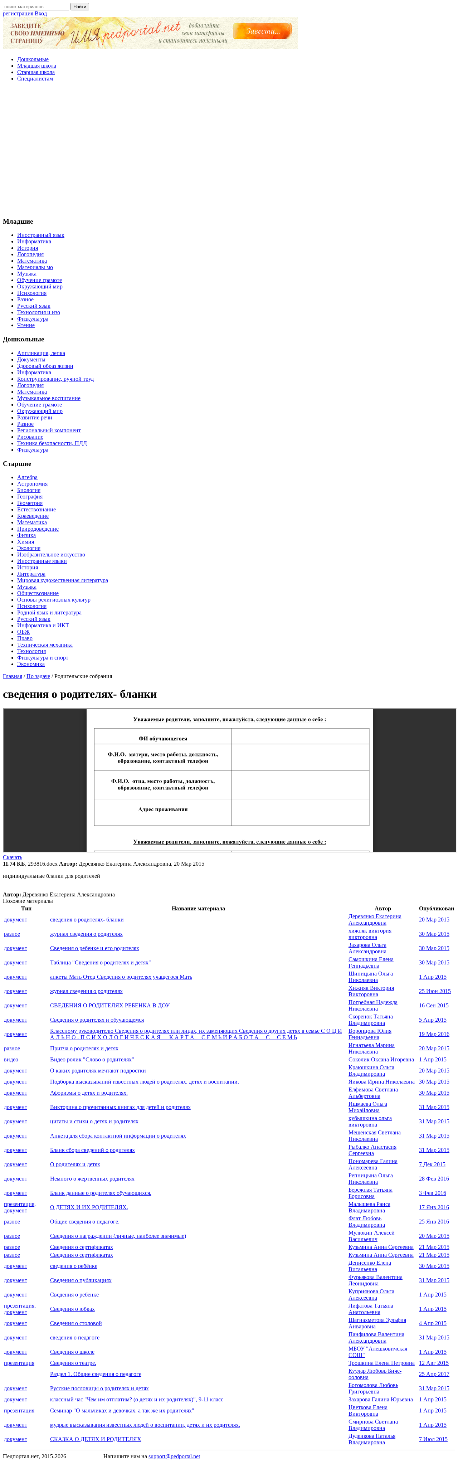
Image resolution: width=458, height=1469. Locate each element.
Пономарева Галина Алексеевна (373, 1164)
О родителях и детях (75, 1164)
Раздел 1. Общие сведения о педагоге (95, 1374)
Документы (31, 359)
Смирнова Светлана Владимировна (373, 1425)
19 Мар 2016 (434, 1034)
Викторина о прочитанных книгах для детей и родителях (120, 1107)
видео (11, 1059)
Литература (31, 574)
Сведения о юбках (72, 1309)
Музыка (26, 274)
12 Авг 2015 (434, 1363)
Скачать (12, 857)
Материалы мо (35, 267)
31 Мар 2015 (434, 1107)
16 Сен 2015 (434, 1005)
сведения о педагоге (74, 1337)
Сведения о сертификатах (81, 1247)
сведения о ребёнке (73, 1266)
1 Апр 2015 (433, 977)
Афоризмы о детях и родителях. (89, 1093)
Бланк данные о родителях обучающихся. (100, 1193)
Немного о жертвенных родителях (92, 1179)
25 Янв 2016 (434, 1222)
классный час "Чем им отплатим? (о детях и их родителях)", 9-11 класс (136, 1399)
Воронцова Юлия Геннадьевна (370, 1034)
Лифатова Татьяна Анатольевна (371, 1309)
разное (12, 934)
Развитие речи (34, 417)
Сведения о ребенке (74, 1295)
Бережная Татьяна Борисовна (371, 1193)
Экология (28, 548)
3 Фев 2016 (432, 1193)
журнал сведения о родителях (86, 934)
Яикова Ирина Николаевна (382, 1082)
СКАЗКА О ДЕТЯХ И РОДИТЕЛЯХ (95, 1439)
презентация (19, 1363)
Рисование (30, 437)
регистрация (18, 13)
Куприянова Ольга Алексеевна (371, 1294)
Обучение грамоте (39, 280)
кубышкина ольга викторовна (370, 1121)
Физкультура (32, 319)
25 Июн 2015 (435, 991)
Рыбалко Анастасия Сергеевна (372, 1150)
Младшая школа (36, 66)
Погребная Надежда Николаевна (373, 1005)
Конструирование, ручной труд (55, 379)
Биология (28, 490)
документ (15, 919)
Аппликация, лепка (41, 353)
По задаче (38, 676)
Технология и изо (38, 312)
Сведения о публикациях (81, 1280)
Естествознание (36, 509)
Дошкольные (33, 59)
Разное (25, 299)
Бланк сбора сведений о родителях (92, 1150)
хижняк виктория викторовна (370, 934)
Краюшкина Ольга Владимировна (371, 1070)
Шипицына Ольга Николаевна (371, 977)
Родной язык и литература (49, 612)
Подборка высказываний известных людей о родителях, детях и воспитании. (144, 1082)
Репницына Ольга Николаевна (371, 1178)
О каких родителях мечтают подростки (98, 1070)
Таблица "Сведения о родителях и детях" (100, 962)
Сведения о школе (72, 1352)
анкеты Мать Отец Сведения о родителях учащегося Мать (121, 977)
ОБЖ (23, 632)
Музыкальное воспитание (49, 398)
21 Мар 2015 (434, 1247)
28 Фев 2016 (434, 1179)
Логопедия (30, 254)
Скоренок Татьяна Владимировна (371, 1019)
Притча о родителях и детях (84, 1048)
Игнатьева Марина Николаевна (372, 1048)
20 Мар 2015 (434, 919)
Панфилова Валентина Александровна (376, 1337)
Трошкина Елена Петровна (382, 1363)
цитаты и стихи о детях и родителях (94, 1121)
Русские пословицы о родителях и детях (99, 1388)
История (27, 248)
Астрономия (32, 484)
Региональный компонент (49, 430)
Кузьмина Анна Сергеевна (381, 1247)
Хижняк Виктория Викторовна (371, 991)
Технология (31, 651)
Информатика (34, 241)
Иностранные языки (42, 561)
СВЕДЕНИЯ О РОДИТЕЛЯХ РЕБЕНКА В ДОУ (110, 1005)
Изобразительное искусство (51, 554)
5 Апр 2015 (433, 1020)
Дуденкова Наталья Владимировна (372, 1439)
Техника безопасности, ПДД (52, 443)
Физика (26, 535)
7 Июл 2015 (433, 1439)
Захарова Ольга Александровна (367, 948)
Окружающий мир (40, 286)
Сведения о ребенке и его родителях (94, 948)
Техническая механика (45, 645)
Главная (12, 676)
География (30, 496)
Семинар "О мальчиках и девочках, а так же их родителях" (122, 1410)
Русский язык (33, 306)
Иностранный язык (40, 235)
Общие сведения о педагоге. (85, 1222)
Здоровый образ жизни (45, 366)
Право (25, 638)
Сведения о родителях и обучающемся (97, 1020)
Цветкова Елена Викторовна (368, 1410)
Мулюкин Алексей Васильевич (372, 1236)
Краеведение (33, 516)
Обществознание (38, 593)
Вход (41, 13)
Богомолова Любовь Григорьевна (373, 1388)
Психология (32, 293)
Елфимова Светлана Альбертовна (373, 1092)
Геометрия (30, 503)
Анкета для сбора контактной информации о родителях (118, 1136)
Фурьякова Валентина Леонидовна (376, 1280)
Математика (32, 261)
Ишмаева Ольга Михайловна (368, 1107)
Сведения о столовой (76, 1323)
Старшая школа (36, 72)
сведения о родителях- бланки (87, 919)
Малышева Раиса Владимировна (369, 1207)
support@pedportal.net (174, 1456)
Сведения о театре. (73, 1363)
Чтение (26, 325)
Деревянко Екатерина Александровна (375, 919)
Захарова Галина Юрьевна (381, 1399)
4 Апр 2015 (433, 1323)
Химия (25, 542)
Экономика (31, 664)
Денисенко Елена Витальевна (370, 1266)
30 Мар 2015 (434, 934)
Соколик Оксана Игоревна (381, 1059)
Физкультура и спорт (42, 658)
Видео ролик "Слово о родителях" (92, 1059)
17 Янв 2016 (434, 1207)
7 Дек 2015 (432, 1164)
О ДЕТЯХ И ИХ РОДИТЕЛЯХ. (89, 1207)
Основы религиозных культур (54, 600)
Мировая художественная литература (62, 580)
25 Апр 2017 (434, 1374)
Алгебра (27, 477)
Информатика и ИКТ (43, 625)
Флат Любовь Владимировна (367, 1221)
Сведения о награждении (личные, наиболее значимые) (118, 1236)
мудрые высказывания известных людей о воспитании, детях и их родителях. (145, 1425)
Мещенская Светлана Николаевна (375, 1135)
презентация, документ (20, 1207)
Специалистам (35, 79)
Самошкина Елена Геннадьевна (371, 962)
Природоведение (38, 529)
